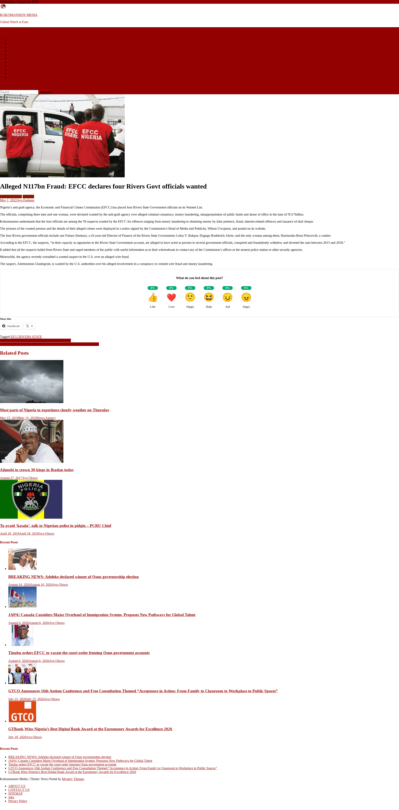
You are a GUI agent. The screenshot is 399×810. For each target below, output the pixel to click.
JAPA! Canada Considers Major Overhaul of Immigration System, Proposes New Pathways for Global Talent (101, 615)
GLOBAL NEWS (20, 40)
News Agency (46, 418)
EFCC (15, 336)
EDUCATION (18, 62)
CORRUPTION (19, 66)
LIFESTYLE (17, 58)
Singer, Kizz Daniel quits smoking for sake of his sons (35, 340)
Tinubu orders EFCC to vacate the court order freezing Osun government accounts (79, 653)
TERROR (15, 73)
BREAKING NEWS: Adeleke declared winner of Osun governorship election (73, 577)
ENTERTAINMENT (22, 77)
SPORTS (14, 69)
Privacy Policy (17, 801)
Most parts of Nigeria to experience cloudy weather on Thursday (55, 410)
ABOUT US (16, 786)
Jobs (11, 797)
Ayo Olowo (30, 478)
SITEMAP (15, 793)
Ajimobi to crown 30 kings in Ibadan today (37, 470)
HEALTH (15, 51)
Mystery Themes (73, 779)
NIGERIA (15, 47)
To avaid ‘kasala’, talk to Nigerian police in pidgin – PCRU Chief (55, 525)
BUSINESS (16, 54)
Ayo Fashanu (25, 200)
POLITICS (15, 43)
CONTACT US (19, 790)
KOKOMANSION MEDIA (19, 15)
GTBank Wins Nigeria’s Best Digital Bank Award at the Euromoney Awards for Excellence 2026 (90, 729)
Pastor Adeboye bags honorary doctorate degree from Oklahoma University (49, 344)
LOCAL (28, 196)
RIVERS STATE (30, 336)
